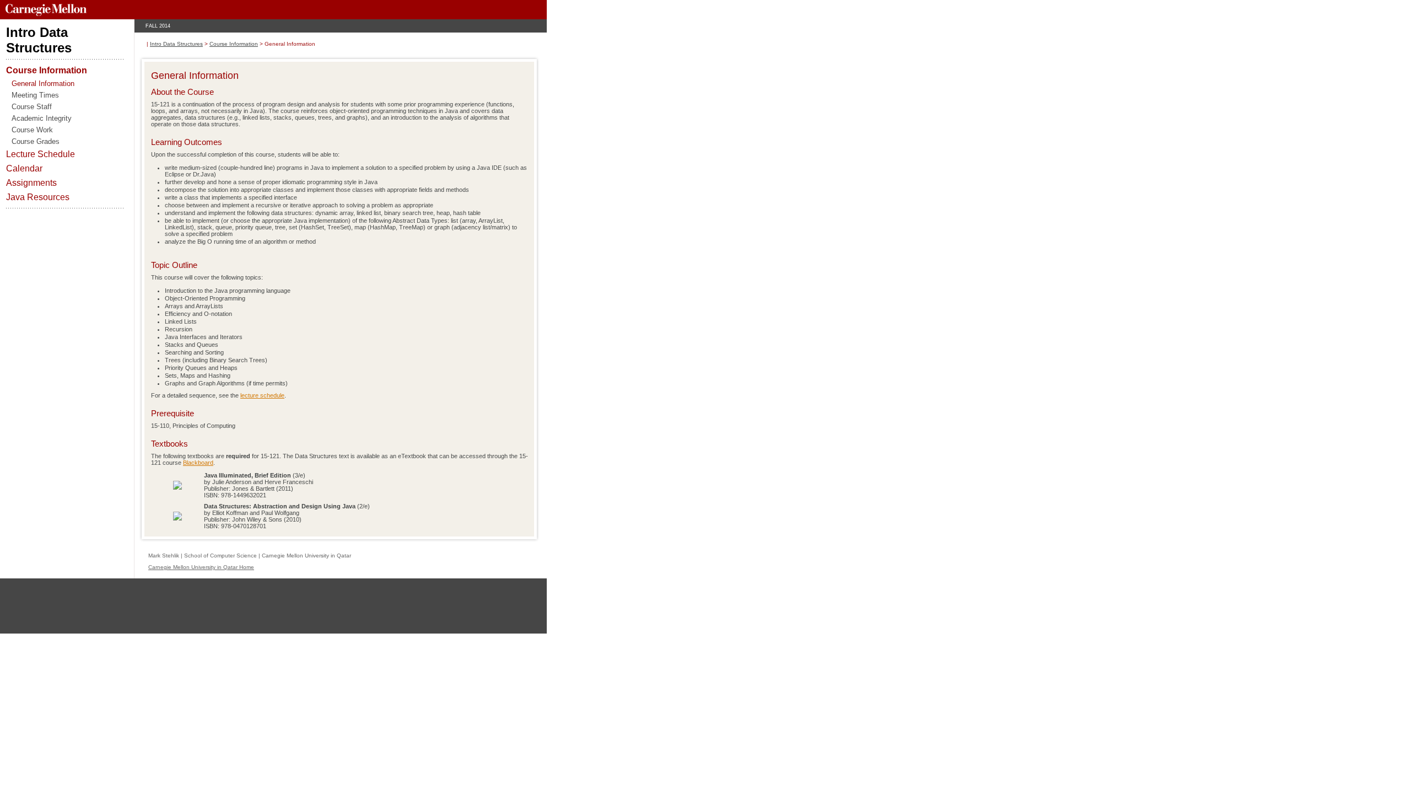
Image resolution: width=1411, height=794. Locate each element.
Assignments (31, 182)
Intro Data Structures (176, 44)
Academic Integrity (42, 118)
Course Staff (32, 107)
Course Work (32, 130)
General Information (43, 83)
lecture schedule (262, 395)
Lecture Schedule (40, 154)
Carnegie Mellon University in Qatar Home (201, 567)
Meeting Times (35, 95)
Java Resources (37, 197)
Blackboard (198, 462)
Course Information (46, 70)
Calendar (24, 168)
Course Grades (36, 141)
